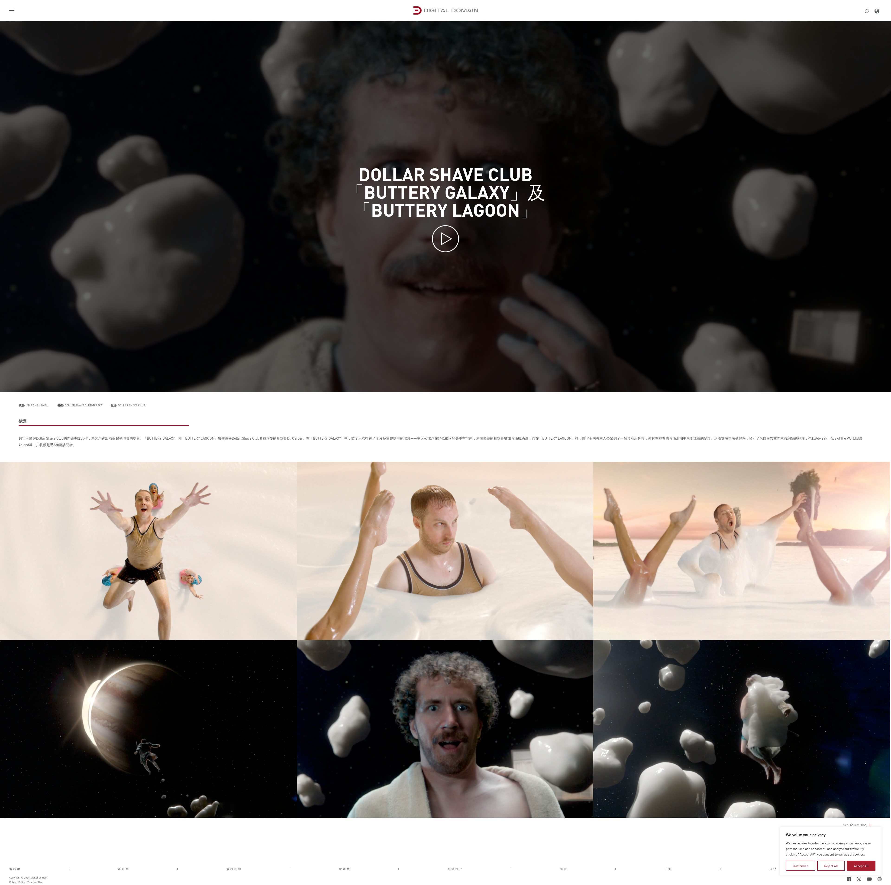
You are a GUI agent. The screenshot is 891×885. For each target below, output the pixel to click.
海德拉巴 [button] (455, 868)
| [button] (69, 868)
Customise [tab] (800, 866)
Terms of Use (34, 882)
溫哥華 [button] (124, 868)
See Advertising (855, 825)
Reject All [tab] (831, 866)
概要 (23, 420)
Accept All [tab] (861, 866)
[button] (12, 10)
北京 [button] (564, 868)
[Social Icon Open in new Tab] (834, 879)
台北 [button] (773, 868)
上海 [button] (668, 868)
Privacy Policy (17, 882)
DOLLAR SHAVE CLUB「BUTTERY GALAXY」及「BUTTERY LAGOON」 (445, 191)
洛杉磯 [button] (15, 868)
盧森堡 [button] (345, 868)
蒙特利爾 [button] (234, 868)
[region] (831, 851)
